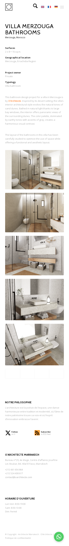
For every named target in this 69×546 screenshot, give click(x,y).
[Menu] (62, 7)
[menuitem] (34, 7)
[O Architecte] (28, 7)
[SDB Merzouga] (34, 169)
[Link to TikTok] (56, 541)
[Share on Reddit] (56, 373)
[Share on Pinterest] (42, 373)
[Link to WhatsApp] (61, 541)
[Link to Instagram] (45, 541)
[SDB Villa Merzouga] (34, 212)
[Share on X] (27, 373)
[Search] (34, 7)
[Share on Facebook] (12, 373)
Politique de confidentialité (18, 538)
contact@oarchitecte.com (18, 477)
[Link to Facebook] (50, 541)
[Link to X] (40, 541)
